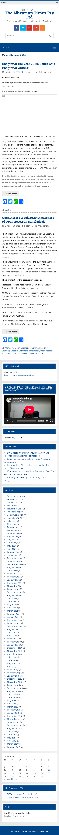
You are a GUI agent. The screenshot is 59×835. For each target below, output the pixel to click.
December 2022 (14, 558)
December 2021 (14, 583)
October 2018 (13, 685)
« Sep (7, 779)
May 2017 (11, 738)
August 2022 (13, 567)
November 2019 (14, 651)
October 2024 (13, 512)
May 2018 (11, 700)
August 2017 (13, 728)
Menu (3, 2)
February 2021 (13, 614)
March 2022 (12, 573)
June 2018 (12, 697)
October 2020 (45, 72)
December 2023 (14, 530)
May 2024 (11, 524)
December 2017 (14, 716)
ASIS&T (8, 210)
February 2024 (14, 527)
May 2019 (11, 663)
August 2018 (13, 691)
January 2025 (13, 502)
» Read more (10, 193)
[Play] (7, 420)
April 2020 (12, 635)
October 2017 (13, 722)
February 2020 (14, 642)
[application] (29, 409)
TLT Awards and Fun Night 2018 (22, 794)
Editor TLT (29, 72)
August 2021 (13, 595)
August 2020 (13, 629)
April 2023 (11, 549)
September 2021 (15, 592)
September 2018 (15, 688)
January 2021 (13, 617)
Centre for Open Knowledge (18, 348)
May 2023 (11, 546)
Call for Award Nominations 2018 (22, 797)
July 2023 (11, 540)
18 (49, 770)
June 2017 (12, 734)
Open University (20, 354)
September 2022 (15, 564)
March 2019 (12, 669)
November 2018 (14, 682)
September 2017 (15, 725)
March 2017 (12, 744)
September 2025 (15, 496)
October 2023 (13, 533)
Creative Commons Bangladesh (25, 351)
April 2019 (11, 666)
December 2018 (14, 679)
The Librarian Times (37, 354)
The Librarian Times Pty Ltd (29, 15)
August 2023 (13, 536)
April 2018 (11, 704)
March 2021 (12, 611)
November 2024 (15, 509)
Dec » (14, 779)
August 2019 (13, 654)
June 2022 (12, 570)
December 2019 (14, 648)
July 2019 (11, 657)
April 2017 (11, 741)
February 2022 (14, 577)
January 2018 (13, 713)
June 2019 (12, 660)
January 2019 (13, 676)
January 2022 (13, 580)
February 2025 (14, 499)
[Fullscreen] (51, 420)
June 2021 (12, 601)
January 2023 (13, 555)
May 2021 (11, 604)
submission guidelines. (24, 375)
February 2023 (14, 552)
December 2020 (15, 620)
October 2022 (13, 561)
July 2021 (11, 598)
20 (13, 773)
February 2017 (13, 747)
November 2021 (14, 586)
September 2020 (15, 626)
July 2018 (11, 694)
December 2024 (14, 505)
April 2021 (11, 608)
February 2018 (13, 710)
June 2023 (12, 543)
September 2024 (15, 515)
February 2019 (13, 673)
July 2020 (11, 632)
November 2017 (14, 719)
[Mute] (47, 420)
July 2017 (11, 731)
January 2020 (13, 645)
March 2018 (12, 707)
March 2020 (12, 638)
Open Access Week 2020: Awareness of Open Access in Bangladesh (28, 220)
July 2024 (11, 521)
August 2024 (13, 518)
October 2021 (13, 589)
